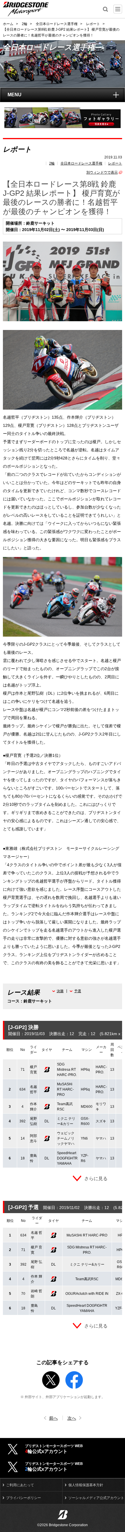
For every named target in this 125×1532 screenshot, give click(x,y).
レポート (115, 163)
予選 (77, 991)
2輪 (52, 163)
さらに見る (96, 1178)
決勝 (60, 991)
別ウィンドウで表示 (102, 172)
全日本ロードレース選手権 (81, 163)
